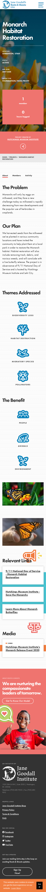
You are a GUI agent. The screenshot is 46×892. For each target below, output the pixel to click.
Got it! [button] (39, 885)
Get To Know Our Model (18, 700)
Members (16, 175)
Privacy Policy (8, 809)
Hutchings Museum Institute (23, 139)
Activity (28, 175)
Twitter (8, 840)
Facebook (9, 832)
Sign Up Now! (17, 871)
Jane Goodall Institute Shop (14, 805)
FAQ (4, 818)
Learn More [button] (16, 888)
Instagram (9, 836)
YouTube (9, 844)
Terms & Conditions (10, 814)
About (5, 175)
